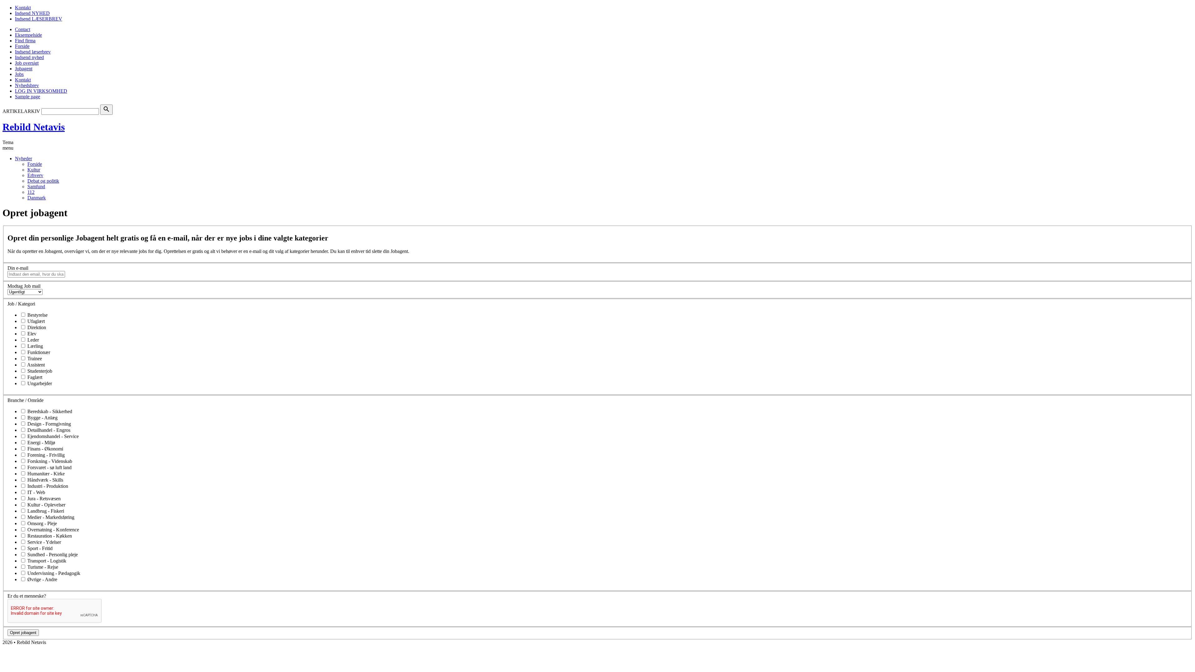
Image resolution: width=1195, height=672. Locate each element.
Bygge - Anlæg (42, 417)
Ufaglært (35, 321)
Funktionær (38, 352)
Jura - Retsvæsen (43, 498)
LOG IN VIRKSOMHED (41, 91)
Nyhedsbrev (27, 85)
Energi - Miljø (40, 442)
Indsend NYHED (32, 13)
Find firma (25, 40)
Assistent (35, 364)
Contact (22, 29)
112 (31, 192)
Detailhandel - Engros (48, 430)
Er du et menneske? (26, 596)
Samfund (36, 186)
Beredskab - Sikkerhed (49, 411)
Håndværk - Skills (44, 480)
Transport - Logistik (46, 560)
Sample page (27, 96)
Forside (22, 46)
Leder (32, 340)
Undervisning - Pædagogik (53, 573)
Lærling (34, 346)
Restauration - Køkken (49, 536)
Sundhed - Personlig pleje (52, 554)
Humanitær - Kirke (45, 473)
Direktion (36, 327)
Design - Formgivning (48, 424)
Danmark (36, 197)
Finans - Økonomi (44, 448)
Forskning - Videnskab (49, 461)
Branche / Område (25, 400)
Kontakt (23, 7)
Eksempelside (28, 35)
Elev (31, 333)
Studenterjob (39, 371)
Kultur (33, 169)
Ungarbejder (39, 383)
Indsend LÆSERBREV (38, 18)
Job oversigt (27, 63)
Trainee (34, 358)
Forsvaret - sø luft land (49, 467)
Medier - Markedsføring (50, 517)
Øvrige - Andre (41, 579)
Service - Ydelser (43, 542)
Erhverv (35, 175)
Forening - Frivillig (45, 455)
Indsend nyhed (29, 57)
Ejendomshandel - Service (52, 436)
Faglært (34, 377)
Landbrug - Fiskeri (45, 511)
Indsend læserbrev (33, 51)
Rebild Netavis (33, 127)
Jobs (19, 74)
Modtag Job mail (23, 286)
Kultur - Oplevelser (45, 504)
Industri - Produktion (47, 486)
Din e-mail (17, 268)
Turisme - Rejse (42, 567)
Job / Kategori (21, 303)
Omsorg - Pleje (41, 523)
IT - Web (35, 492)
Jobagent (23, 68)
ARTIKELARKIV (21, 111)
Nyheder (23, 158)
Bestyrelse (37, 315)
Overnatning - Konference (52, 529)
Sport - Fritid (39, 548)
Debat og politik (43, 181)
